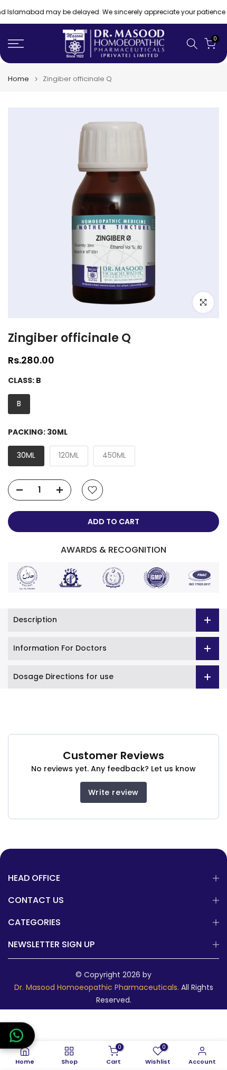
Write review (113, 792)
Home (18, 78)
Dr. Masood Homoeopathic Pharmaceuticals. (96, 988)
